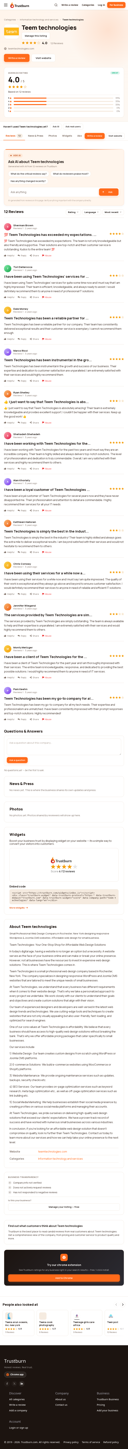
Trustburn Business (108, 1399)
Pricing (101, 1404)
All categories (17, 1399)
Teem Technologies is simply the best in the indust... (46, 531)
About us (60, 1399)
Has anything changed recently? (28, 181)
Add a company (18, 1410)
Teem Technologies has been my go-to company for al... (49, 698)
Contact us (61, 1404)
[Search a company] (56, 5)
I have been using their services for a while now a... (44, 573)
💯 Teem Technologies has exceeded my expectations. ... (50, 234)
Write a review (70, 4)
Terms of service (91, 1442)
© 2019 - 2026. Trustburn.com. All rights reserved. (32, 1442)
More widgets (17, 908)
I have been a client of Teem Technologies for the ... (45, 657)
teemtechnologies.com (52, 1151)
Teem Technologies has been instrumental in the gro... (48, 360)
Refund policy (111, 1442)
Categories (88, 4)
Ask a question (17, 760)
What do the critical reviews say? (29, 173)
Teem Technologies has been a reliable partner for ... (46, 318)
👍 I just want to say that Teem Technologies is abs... (46, 402)
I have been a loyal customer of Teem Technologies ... (47, 489)
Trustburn (15, 1361)
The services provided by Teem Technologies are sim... (48, 615)
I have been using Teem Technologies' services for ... (46, 276)
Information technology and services (39, 19)
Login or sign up (18, 1427)
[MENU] (5, 5)
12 (68, 871)
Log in (101, 4)
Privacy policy (71, 1442)
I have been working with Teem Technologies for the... (47, 443)
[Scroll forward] (122, 1304)
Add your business (107, 1410)
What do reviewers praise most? (70, 173)
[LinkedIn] (21, 1384)
